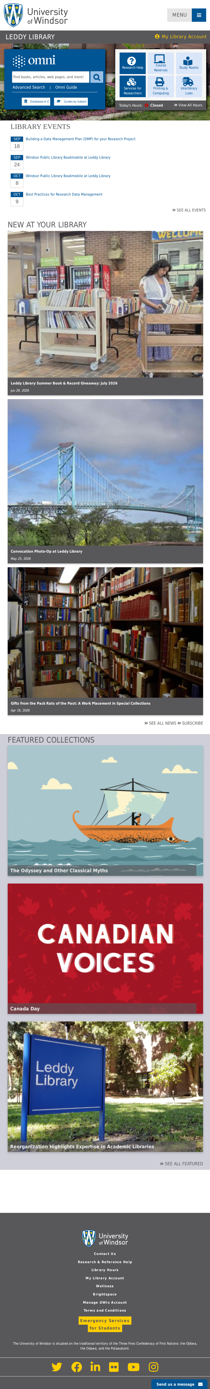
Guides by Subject (75, 101)
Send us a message (175, 1384)
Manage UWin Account (105, 1302)
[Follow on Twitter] (57, 1370)
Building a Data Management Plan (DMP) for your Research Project (80, 139)
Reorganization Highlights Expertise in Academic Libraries (82, 1146)
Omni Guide (66, 87)
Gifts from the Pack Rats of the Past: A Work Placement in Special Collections (81, 703)
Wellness (105, 1286)
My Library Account (184, 36)
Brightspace (105, 1294)
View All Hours (190, 105)
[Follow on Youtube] (134, 1370)
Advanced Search (29, 87)
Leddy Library (30, 37)
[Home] (36, 15)
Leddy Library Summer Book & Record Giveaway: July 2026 (64, 383)
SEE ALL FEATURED (184, 1163)
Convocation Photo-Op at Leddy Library (46, 551)
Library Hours (105, 1270)
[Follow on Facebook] (76, 1370)
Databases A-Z (39, 101)
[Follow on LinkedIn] (95, 1370)
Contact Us (105, 1254)
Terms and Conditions (105, 1310)
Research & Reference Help (105, 1262)
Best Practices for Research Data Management (64, 194)
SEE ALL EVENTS (191, 210)
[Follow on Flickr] (114, 1370)
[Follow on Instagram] (153, 1370)
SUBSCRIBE (192, 723)
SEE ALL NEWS (162, 723)
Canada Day (25, 1008)
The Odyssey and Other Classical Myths (59, 870)
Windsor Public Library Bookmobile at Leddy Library (68, 157)
